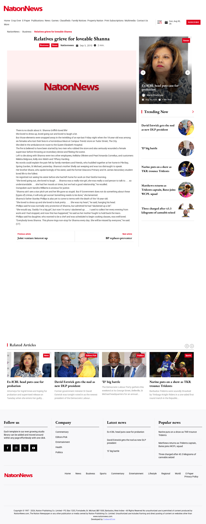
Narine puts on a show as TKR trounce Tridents (170, 384)
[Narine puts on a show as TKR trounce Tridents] (186, 169)
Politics (140, 355)
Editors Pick (91, 355)
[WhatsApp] (10, 157)
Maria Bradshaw (155, 95)
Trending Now (156, 111)
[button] (160, 22)
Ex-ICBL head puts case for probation (160, 87)
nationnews (67, 45)
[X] (10, 138)
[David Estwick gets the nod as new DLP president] (186, 127)
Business (26, 31)
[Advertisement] (166, 305)
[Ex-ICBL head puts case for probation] (165, 70)
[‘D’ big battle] (186, 148)
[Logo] (27, 475)
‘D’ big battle (149, 148)
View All (187, 111)
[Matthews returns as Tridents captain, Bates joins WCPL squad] (186, 190)
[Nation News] (23, 8)
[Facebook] (10, 128)
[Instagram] (16, 448)
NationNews (13, 31)
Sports (188, 355)
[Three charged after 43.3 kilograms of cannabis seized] (186, 210)
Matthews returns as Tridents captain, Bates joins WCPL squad (158, 190)
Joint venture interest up (33, 238)
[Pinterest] (10, 148)
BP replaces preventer (119, 238)
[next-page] (187, 72)
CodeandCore (109, 519)
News (54, 45)
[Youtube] (33, 448)
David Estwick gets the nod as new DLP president (75, 384)
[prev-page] (143, 72)
